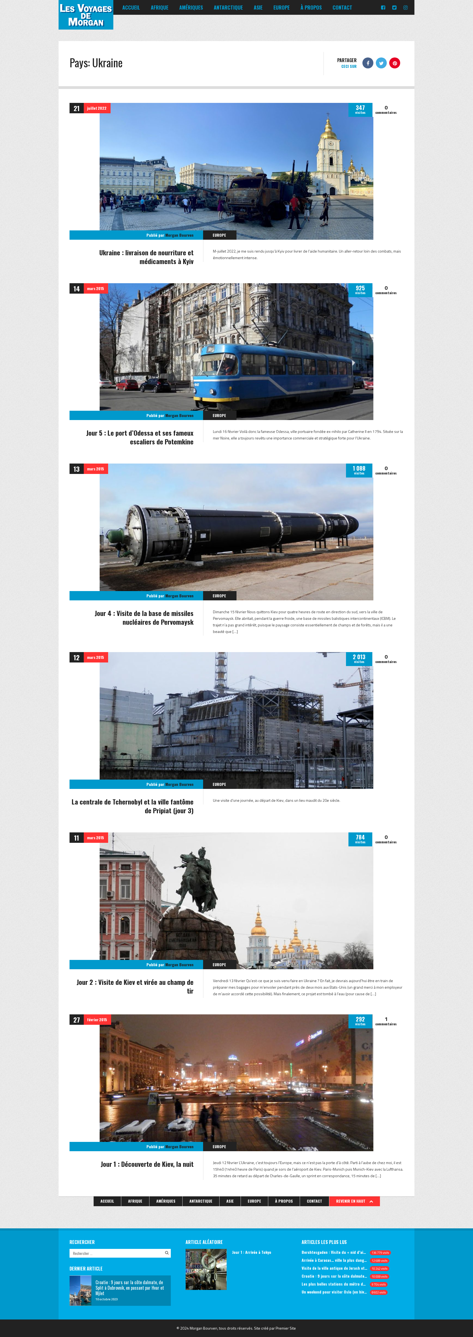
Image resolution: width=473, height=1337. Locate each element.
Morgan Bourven (179, 235)
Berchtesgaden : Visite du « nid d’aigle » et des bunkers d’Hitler (335, 1252)
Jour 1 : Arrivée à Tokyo (251, 1252)
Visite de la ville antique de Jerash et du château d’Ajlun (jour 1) (335, 1268)
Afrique (159, 7)
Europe (281, 7)
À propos (311, 7)
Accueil (131, 7)
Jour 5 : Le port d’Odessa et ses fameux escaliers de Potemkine (140, 437)
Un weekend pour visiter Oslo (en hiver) (335, 1292)
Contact (342, 7)
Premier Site (286, 1328)
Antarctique (228, 7)
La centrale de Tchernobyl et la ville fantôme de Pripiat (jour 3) (133, 806)
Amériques (191, 7)
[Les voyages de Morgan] (86, 24)
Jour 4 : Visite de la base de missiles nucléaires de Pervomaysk (144, 617)
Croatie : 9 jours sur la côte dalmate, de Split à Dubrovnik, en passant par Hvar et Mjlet (335, 1276)
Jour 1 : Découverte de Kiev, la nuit (147, 1164)
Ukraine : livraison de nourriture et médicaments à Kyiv (146, 256)
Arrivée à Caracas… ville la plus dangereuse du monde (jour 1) (335, 1260)
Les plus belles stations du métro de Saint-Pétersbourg (335, 1284)
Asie (258, 7)
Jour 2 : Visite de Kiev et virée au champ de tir (135, 986)
